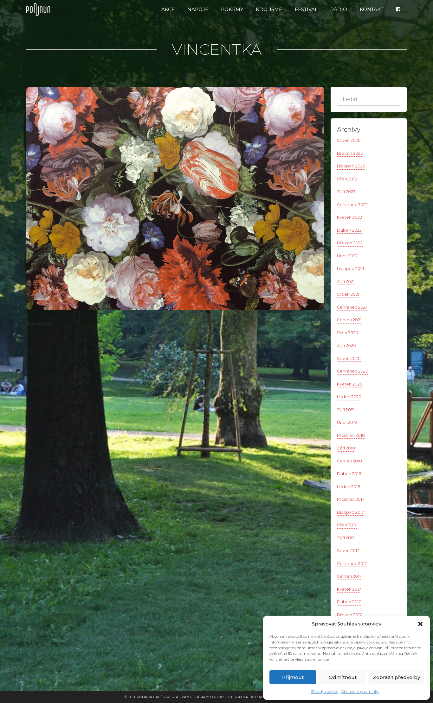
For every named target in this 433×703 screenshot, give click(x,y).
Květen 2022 (349, 217)
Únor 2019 (347, 422)
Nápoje (197, 9)
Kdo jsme (269, 9)
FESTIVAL (306, 9)
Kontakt (372, 9)
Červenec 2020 (352, 370)
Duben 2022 (349, 230)
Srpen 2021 (348, 294)
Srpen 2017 (348, 550)
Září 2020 (346, 345)
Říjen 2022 (347, 178)
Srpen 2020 (349, 358)
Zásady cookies (324, 691)
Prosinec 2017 (350, 499)
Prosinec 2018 (351, 435)
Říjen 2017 (347, 524)
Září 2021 (345, 281)
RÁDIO (338, 9)
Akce (168, 9)
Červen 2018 (349, 460)
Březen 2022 (350, 242)
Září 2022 (346, 191)
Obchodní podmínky (360, 691)
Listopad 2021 (350, 268)
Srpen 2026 (348, 140)
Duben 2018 (349, 473)
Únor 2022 (347, 255)
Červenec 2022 (352, 204)
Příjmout (293, 677)
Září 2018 (346, 447)
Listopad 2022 (351, 165)
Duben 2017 (349, 601)
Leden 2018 (348, 486)
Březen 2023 (350, 153)
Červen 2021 (349, 319)
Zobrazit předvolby (396, 677)
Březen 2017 (349, 614)
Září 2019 (346, 409)
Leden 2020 (349, 396)
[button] (420, 624)
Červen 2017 (349, 576)
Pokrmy (232, 9)
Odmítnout (343, 677)
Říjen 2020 (347, 332)
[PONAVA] (39, 9)
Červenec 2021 (352, 307)
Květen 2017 (349, 589)
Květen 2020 (350, 383)
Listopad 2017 (350, 512)
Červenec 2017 (352, 563)
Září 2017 (345, 537)
